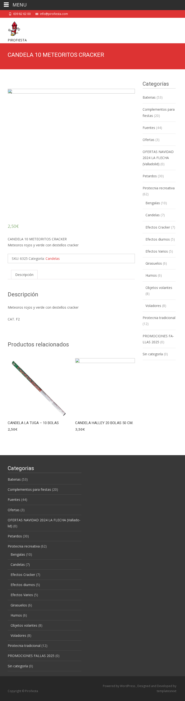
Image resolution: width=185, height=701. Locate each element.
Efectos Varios (156, 251)
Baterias (149, 97)
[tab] (24, 274)
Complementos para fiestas (29, 489)
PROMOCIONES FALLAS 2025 (31, 655)
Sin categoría (153, 354)
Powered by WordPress (119, 686)
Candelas (53, 258)
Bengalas (152, 203)
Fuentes (149, 127)
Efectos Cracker (157, 227)
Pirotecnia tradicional (159, 317)
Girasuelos (153, 263)
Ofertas (148, 139)
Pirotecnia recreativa (159, 188)
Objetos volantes (158, 287)
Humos (151, 275)
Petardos (150, 176)
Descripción (24, 274)
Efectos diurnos (157, 239)
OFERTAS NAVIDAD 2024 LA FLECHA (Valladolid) (158, 157)
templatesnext (166, 691)
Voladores (153, 305)
